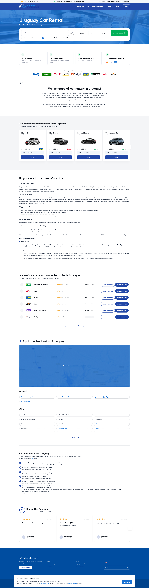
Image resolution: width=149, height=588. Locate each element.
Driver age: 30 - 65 (50, 38)
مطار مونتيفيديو (25, 401)
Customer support (97, 6)
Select (32, 157)
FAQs (48, 561)
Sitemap (49, 566)
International (80, 6)
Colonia (98, 415)
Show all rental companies (74, 325)
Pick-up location (26, 32)
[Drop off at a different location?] (22, 38)
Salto (97, 428)
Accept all (127, 582)
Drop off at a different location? (32, 38)
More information (108, 284)
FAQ (88, 6)
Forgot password (80, 564)
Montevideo (99, 424)
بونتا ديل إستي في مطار (102, 397)
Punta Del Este (62, 428)
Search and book (121, 284)
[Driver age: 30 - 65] (43, 38)
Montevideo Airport (27, 397)
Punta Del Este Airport (64, 397)
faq (33, 458)
